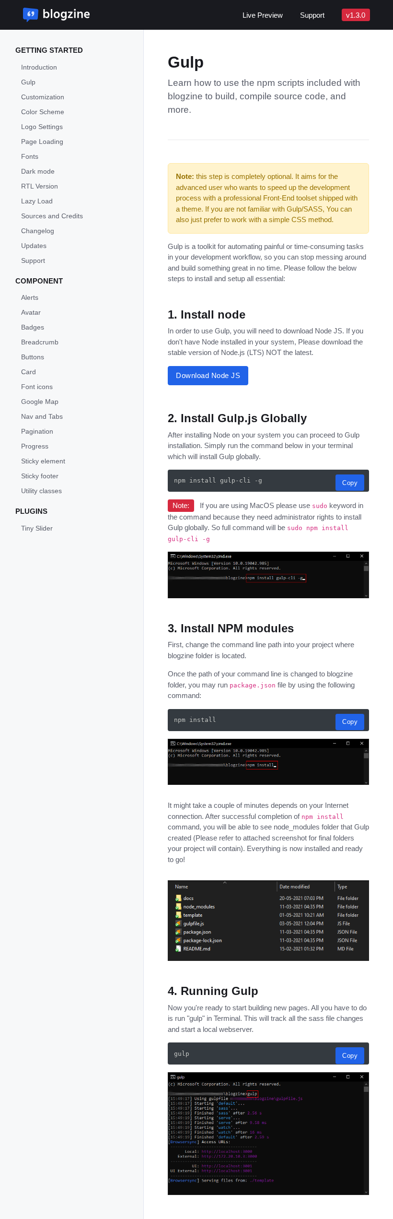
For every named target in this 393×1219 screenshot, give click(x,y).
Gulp (28, 82)
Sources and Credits (52, 216)
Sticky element (43, 461)
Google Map (39, 401)
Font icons (37, 387)
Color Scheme (42, 112)
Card (28, 372)
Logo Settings (42, 126)
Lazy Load (37, 201)
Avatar (31, 312)
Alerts (29, 297)
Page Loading (42, 141)
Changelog (37, 231)
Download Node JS (208, 375)
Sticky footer (39, 476)
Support (312, 15)
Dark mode (38, 171)
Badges (32, 327)
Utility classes (41, 491)
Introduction (39, 67)
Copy (350, 482)
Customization (42, 97)
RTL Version (39, 186)
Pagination (37, 431)
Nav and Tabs (42, 416)
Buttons (32, 357)
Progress (34, 446)
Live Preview (263, 15)
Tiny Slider (37, 528)
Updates (33, 245)
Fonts (29, 156)
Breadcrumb (39, 342)
